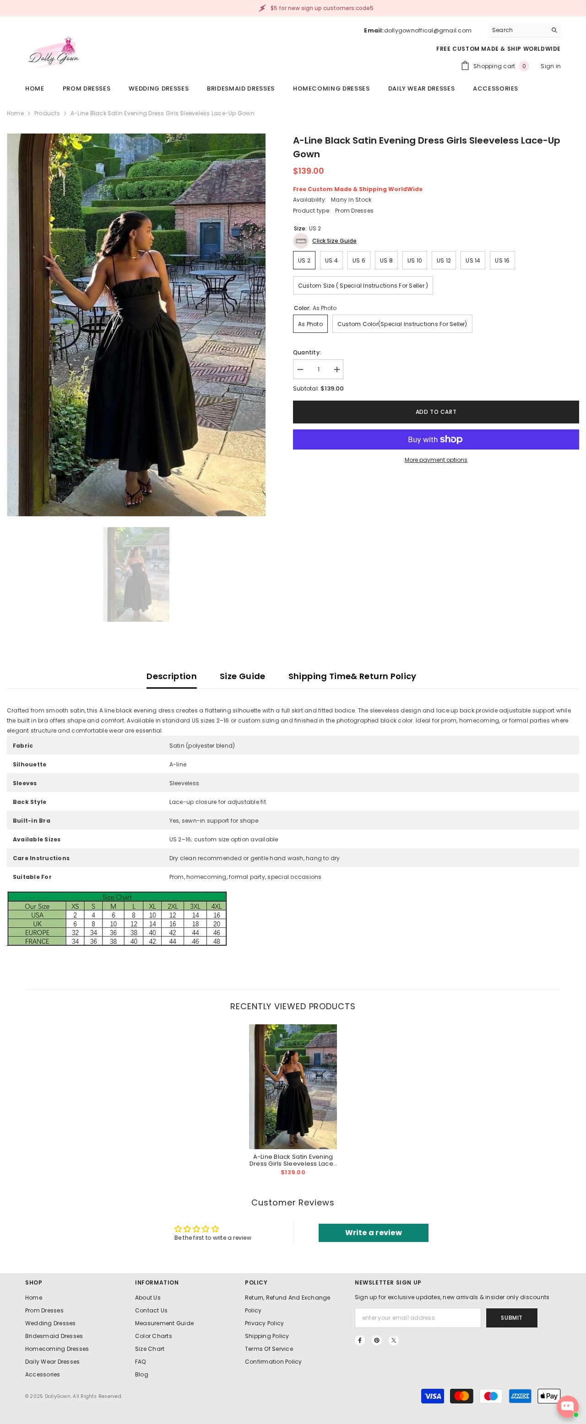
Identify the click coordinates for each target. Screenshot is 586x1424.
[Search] (524, 30)
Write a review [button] (373, 1232)
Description (171, 676)
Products (47, 113)
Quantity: (307, 352)
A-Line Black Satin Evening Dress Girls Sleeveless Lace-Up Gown (293, 1160)
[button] (325, 241)
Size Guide (243, 676)
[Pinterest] (377, 1340)
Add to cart (436, 412)
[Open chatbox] (568, 1407)
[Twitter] (394, 1340)
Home (15, 113)
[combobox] (517, 30)
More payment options (436, 460)
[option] (136, 325)
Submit (512, 1318)
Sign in (551, 66)
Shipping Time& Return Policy (352, 676)
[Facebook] (360, 1340)
